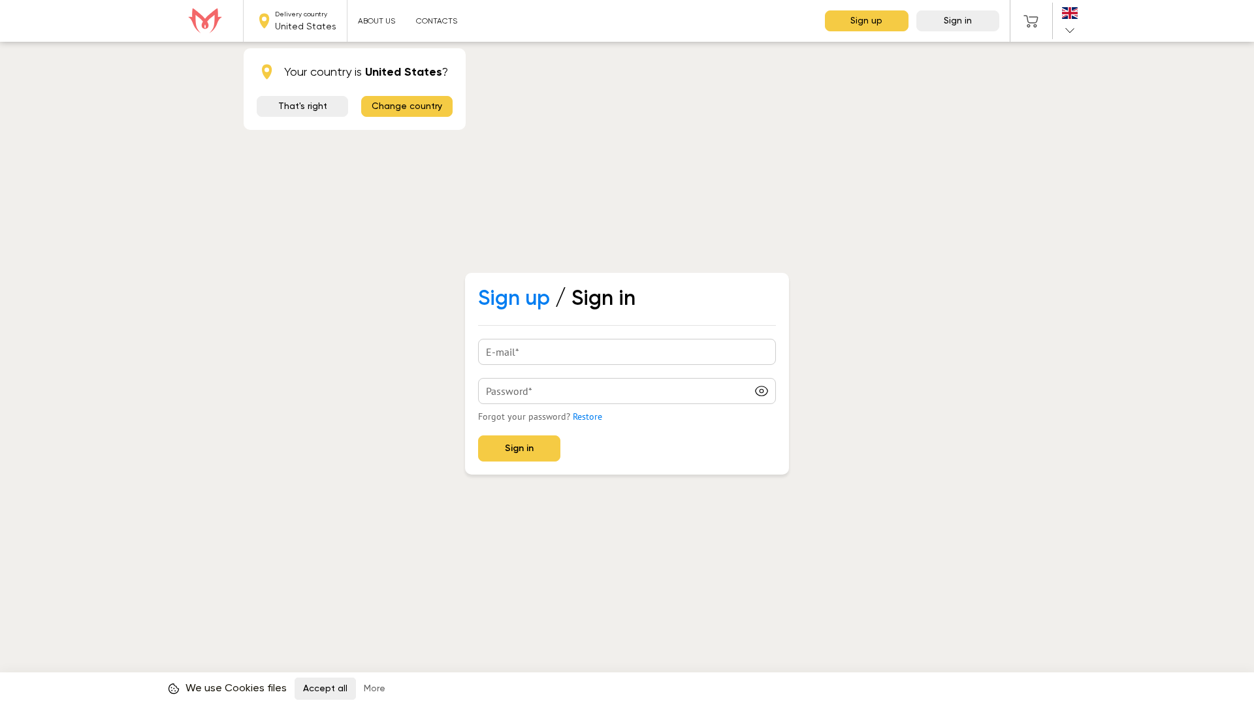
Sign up (866, 20)
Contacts (436, 20)
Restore (587, 416)
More (374, 688)
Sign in (958, 20)
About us (376, 20)
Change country (407, 106)
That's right (302, 106)
